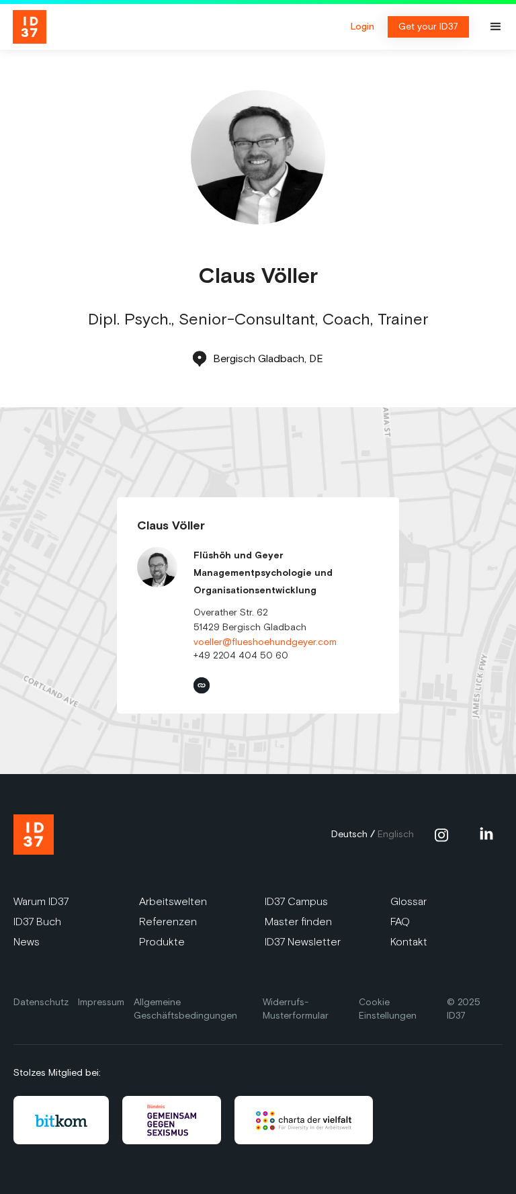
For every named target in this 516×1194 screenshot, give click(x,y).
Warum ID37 (41, 901)
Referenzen (168, 921)
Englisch (396, 834)
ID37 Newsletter (303, 941)
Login (362, 27)
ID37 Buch (37, 921)
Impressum (101, 1002)
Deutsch (349, 834)
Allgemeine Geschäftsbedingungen (185, 1008)
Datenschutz (41, 1002)
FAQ (400, 921)
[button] (496, 27)
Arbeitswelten (173, 901)
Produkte (162, 941)
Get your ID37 (428, 26)
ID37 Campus (296, 901)
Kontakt (408, 941)
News (26, 941)
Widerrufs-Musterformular (296, 1008)
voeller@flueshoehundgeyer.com (265, 642)
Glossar (408, 901)
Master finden (298, 921)
